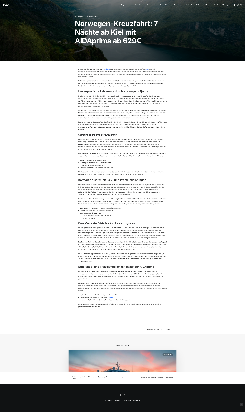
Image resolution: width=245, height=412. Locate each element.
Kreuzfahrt (106, 69)
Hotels (130, 5)
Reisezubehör (178, 5)
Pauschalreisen (152, 5)
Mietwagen (226, 5)
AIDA (147, 69)
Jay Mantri (157, 329)
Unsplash (167, 329)
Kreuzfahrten (139, 5)
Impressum (127, 400)
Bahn (206, 5)
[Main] (122, 377)
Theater (111, 297)
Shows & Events (165, 5)
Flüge (123, 5)
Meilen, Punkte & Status (194, 5)
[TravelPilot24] (6, 4)
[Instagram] (124, 395)
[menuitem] (123, 5)
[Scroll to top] (241, 404)
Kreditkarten (215, 5)
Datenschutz (136, 400)
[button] (234, 5)
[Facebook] (120, 395)
